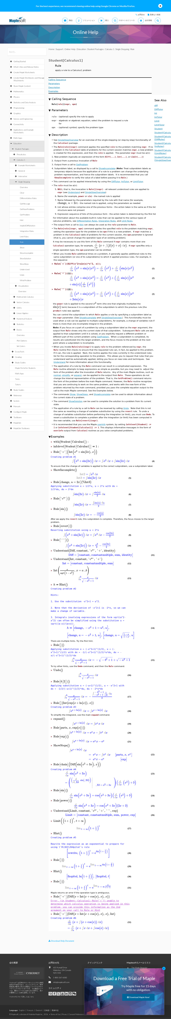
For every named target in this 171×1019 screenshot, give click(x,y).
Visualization (23, 286)
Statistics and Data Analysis (24, 102)
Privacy (64, 1014)
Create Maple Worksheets (24, 72)
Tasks (17, 379)
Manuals (16, 406)
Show (22, 247)
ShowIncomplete (26, 253)
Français (30, 1010)
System (16, 401)
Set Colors (21, 346)
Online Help (70, 49)
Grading (18, 357)
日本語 (46, 1010)
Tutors (18, 384)
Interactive (22, 176)
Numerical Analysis (24, 319)
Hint (21, 220)
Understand (25, 269)
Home (51, 49)
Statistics (20, 324)
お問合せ (141, 14)
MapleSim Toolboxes (21, 428)
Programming (18, 108)
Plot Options (22, 340)
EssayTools (19, 351)
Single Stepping (24, 182)
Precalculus (21, 154)
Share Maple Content (22, 86)
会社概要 (13, 962)
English (22, 1010)
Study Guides (20, 362)
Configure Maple (20, 412)
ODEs (19, 308)
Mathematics (18, 91)
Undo (22, 275)
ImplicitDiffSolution (27, 225)
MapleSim (17, 423)
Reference (17, 395)
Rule (22, 242)
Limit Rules (24, 236)
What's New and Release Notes (26, 67)
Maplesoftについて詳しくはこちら (21, 997)
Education (17, 143)
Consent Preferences (76, 1014)
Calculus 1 (21, 160)
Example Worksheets (26, 165)
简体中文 (55, 1010)
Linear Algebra (22, 313)
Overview (24, 187)
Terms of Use (55, 1014)
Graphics (17, 113)
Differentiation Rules (28, 198)
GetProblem (25, 214)
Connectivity (18, 124)
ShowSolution (25, 258)
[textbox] (67, 203)
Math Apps (17, 138)
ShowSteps (24, 264)
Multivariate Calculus (25, 297)
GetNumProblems (27, 209)
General (21, 171)
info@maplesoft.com (61, 982)
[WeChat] (74, 993)
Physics (16, 97)
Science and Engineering (22, 119)
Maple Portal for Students (25, 368)
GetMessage (25, 204)
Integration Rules (27, 231)
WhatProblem (25, 280)
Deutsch (39, 1010)
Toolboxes (17, 417)
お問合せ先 (53, 962)
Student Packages (22, 149)
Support (59, 49)
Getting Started (19, 61)
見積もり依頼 (155, 14)
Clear (22, 193)
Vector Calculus (23, 302)
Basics (19, 330)
